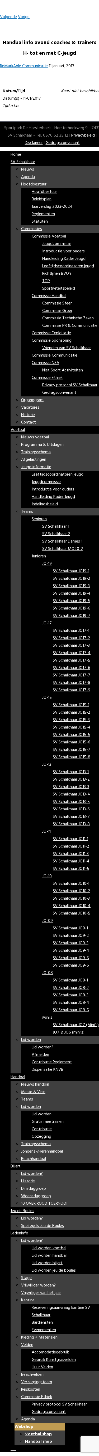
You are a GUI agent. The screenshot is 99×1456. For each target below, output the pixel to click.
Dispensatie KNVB (47, 1069)
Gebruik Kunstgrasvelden (54, 1359)
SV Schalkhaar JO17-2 (71, 638)
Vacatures (30, 407)
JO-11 (46, 831)
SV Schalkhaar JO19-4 (72, 593)
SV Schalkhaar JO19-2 (71, 578)
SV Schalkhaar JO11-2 (71, 846)
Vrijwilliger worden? (38, 1285)
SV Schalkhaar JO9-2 (71, 935)
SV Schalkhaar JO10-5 (71, 913)
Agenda (28, 176)
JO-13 (46, 764)
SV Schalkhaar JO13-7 (71, 816)
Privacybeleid (83, 135)
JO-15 (47, 697)
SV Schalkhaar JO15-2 (71, 712)
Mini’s (47, 1017)
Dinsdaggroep (33, 1188)
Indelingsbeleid (45, 504)
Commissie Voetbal (49, 236)
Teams (27, 511)
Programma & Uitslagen (42, 444)
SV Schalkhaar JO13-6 (71, 809)
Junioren (39, 556)
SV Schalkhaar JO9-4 (71, 950)
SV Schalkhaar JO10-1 (71, 883)
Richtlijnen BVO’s (57, 273)
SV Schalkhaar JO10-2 (71, 891)
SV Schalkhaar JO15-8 (71, 757)
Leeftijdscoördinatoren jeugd (68, 266)
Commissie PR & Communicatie (69, 325)
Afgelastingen (33, 459)
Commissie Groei (57, 310)
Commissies (31, 229)
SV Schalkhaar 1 (55, 526)
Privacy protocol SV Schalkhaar (69, 385)
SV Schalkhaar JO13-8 (71, 824)
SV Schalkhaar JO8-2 (71, 987)
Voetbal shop (38, 1434)
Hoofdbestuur (33, 184)
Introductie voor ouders (63, 251)
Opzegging (41, 1136)
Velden (27, 1344)
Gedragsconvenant (63, 142)
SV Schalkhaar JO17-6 (71, 667)
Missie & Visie (33, 1092)
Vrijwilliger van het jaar (41, 1292)
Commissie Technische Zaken (68, 318)
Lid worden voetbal (49, 1248)
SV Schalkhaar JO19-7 (71, 615)
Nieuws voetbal (35, 437)
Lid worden (31, 1039)
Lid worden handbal (49, 1255)
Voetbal (18, 429)
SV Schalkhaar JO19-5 (71, 601)
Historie (28, 415)
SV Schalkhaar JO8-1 (70, 980)
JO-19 (47, 563)
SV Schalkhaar (23, 162)
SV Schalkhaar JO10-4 (72, 906)
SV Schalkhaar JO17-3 (71, 645)
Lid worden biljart (47, 1263)
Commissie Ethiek (47, 377)
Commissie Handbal (49, 296)
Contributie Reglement (52, 1062)
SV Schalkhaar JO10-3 (71, 898)
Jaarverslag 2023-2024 (52, 206)
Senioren (39, 519)
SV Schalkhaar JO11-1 (70, 839)
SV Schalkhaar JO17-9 (71, 690)
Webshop (24, 1426)
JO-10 (47, 876)
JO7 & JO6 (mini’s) (68, 1032)
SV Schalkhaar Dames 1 (62, 541)
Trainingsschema (36, 452)
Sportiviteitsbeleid (58, 288)
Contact (28, 422)
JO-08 (47, 973)
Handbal (18, 1077)
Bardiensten (42, 1322)
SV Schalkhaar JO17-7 (71, 675)
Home (16, 154)
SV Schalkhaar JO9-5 (71, 958)
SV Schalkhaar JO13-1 (71, 772)
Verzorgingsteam (36, 1382)
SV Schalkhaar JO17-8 (71, 682)
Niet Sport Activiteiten (62, 370)
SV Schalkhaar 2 (56, 534)
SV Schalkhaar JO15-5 (71, 734)
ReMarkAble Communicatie (24, 66)
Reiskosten (30, 1389)
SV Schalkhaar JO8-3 (70, 995)
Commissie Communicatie (54, 355)
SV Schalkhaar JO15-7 (71, 749)
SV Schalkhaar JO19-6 (71, 608)
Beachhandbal (33, 1159)
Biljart (16, 1166)
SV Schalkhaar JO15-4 (72, 727)
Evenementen (44, 1330)
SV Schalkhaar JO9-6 (71, 965)
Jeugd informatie (36, 467)
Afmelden (40, 1054)
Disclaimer (34, 142)
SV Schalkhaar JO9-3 (70, 943)
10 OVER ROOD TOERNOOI (44, 1203)
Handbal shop (38, 1441)
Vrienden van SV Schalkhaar (66, 348)
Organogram (32, 400)
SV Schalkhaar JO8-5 (71, 1010)
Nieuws (27, 169)
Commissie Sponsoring (52, 340)
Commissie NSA (45, 362)
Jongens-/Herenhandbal (42, 1151)
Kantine (28, 1300)
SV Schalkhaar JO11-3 (71, 853)
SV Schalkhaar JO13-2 (71, 779)
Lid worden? (42, 1047)
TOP (46, 281)
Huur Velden (42, 1367)
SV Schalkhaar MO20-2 (62, 548)
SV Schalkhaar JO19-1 (71, 571)
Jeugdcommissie (56, 243)
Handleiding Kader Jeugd (64, 258)
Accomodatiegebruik (50, 1352)
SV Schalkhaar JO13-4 (71, 794)
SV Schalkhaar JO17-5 (71, 660)
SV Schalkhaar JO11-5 (71, 868)
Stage (26, 1278)
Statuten (40, 221)
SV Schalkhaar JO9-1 (70, 928)
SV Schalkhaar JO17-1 (71, 630)
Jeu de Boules (22, 1211)
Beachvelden (32, 1374)
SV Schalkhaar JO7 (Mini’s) (76, 1025)
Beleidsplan (41, 199)
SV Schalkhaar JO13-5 (71, 801)
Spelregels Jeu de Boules (42, 1225)
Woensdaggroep (36, 1196)
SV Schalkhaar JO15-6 (71, 742)
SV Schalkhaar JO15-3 (71, 720)
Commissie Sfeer (57, 303)
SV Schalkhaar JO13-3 (71, 787)
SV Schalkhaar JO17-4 (72, 653)
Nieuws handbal (35, 1084)
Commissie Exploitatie (51, 333)
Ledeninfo (19, 1233)
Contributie (42, 1129)
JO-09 (47, 920)
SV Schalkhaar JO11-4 (71, 861)
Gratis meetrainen (48, 1121)
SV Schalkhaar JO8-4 (71, 1002)
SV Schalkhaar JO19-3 (71, 586)
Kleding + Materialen (39, 1337)
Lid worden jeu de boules (54, 1270)
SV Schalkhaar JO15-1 (71, 705)
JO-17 (47, 623)
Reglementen (43, 214)
